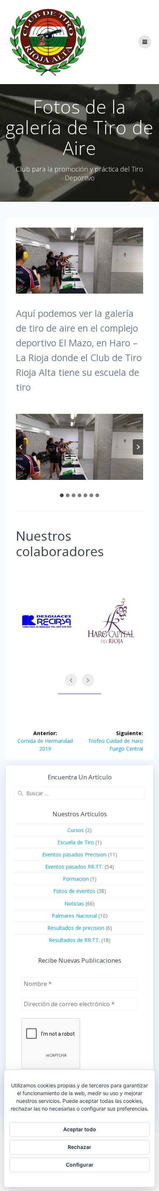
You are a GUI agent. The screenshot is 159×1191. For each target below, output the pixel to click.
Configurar (80, 1164)
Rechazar (79, 1147)
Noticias (74, 903)
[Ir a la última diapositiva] (21, 447)
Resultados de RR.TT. (74, 940)
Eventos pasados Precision (74, 854)
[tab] (62, 495)
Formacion (76, 878)
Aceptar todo (79, 1129)
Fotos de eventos (74, 890)
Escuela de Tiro (75, 842)
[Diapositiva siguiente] (138, 447)
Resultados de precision (75, 927)
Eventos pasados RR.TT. (74, 866)
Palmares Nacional (74, 915)
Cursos (75, 830)
